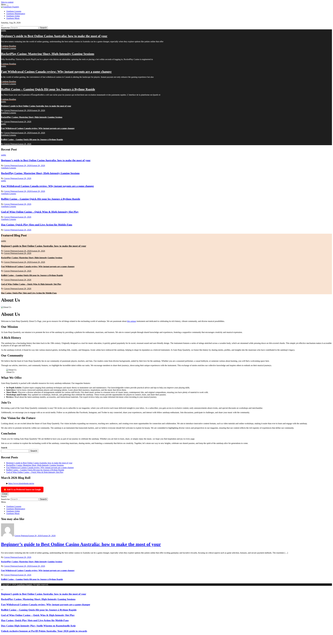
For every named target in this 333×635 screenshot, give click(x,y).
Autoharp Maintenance (15, 13)
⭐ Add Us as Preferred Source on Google (22, 489)
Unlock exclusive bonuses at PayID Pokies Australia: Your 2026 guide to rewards (44, 631)
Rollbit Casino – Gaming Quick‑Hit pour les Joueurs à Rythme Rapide (48, 89)
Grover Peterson (10, 110)
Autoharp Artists (13, 16)
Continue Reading (8, 46)
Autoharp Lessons (13, 11)
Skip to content (7, 2)
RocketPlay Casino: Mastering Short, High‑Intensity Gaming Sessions (47, 53)
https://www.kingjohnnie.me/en (21, 483)
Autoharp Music (13, 18)
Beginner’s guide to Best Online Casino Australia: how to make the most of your (54, 36)
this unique (131, 321)
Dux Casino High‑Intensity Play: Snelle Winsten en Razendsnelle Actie (38, 625)
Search (4, 448)
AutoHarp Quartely (25, 584)
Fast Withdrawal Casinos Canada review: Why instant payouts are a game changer (56, 71)
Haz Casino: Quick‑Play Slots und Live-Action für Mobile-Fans (36, 224)
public (3, 30)
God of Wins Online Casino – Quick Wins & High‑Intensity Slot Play (40, 211)
